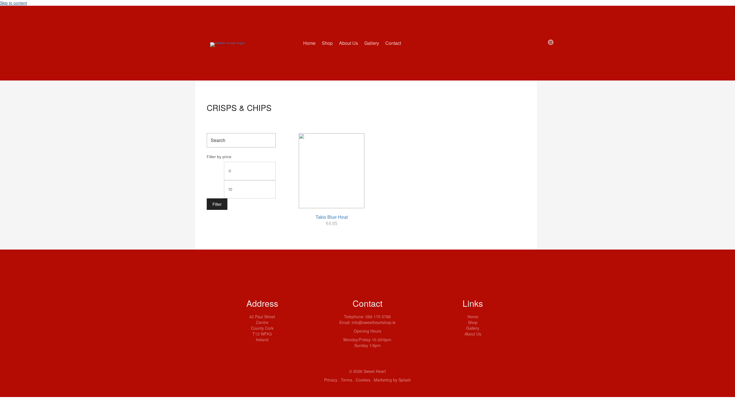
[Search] (269, 140)
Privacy (330, 380)
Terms (346, 380)
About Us (473, 334)
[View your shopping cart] (545, 46)
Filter (217, 204)
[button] (462, 348)
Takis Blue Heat (332, 217)
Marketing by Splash (392, 380)
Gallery (472, 328)
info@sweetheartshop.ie (374, 322)
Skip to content (13, 3)
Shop (472, 322)
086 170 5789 (378, 316)
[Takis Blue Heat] (331, 170)
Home (472, 316)
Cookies (363, 380)
